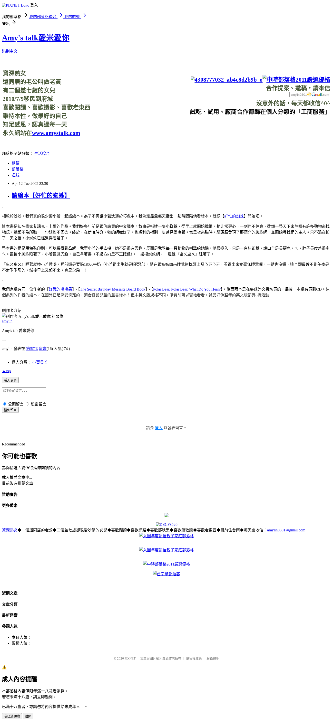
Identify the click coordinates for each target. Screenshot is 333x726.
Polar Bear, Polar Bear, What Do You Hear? (187, 289)
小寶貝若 (40, 362)
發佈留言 (10, 410)
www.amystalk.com (56, 133)
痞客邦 (32, 349)
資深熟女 (10, 530)
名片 (16, 175)
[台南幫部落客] (166, 574)
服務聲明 (212, 658)
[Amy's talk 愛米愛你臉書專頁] (227, 79)
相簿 (16, 163)
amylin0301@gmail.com (286, 530)
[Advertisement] (241, 126)
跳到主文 (10, 51)
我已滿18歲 (12, 716)
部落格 (17, 169)
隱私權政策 (194, 658)
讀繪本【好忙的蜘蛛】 (41, 195)
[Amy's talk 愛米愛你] (166, 516)
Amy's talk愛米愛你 (35, 37)
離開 (28, 716)
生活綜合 (42, 153)
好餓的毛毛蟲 (60, 289)
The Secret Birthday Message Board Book (112, 289)
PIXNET (130, 658)
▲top (6, 371)
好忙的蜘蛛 (234, 216)
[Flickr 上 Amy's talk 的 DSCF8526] (166, 524)
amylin (7, 321)
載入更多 (10, 380)
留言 (43, 349)
